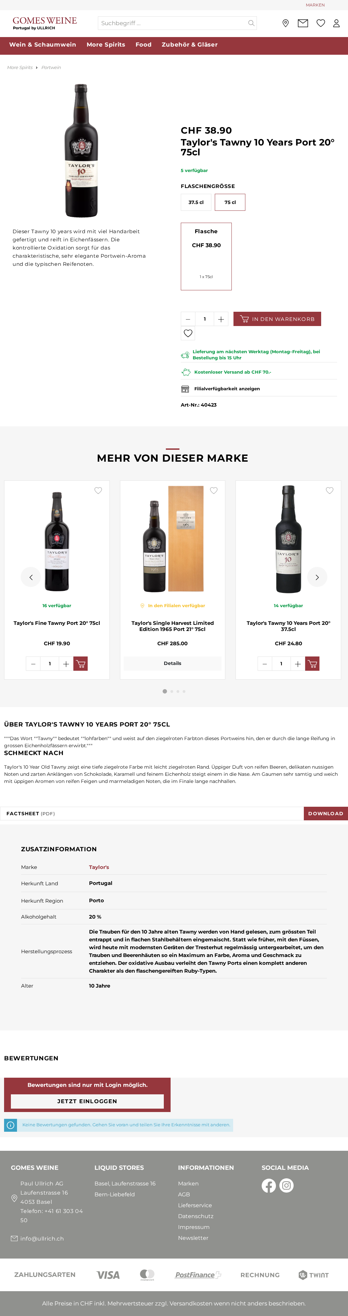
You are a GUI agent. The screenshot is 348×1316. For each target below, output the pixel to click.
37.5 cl (196, 202)
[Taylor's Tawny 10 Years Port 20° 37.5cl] (288, 539)
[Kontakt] (302, 23)
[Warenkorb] (346, 23)
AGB (184, 1194)
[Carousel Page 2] (172, 691)
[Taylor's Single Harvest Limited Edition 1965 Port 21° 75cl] (173, 539)
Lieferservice (195, 1205)
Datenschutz (195, 1216)
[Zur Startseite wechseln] (48, 23)
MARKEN (315, 4)
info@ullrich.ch (42, 1238)
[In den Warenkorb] (80, 663)
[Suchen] (251, 23)
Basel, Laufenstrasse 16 (125, 1183)
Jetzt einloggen (87, 1101)
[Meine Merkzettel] (320, 23)
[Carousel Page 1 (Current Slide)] (165, 691)
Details (172, 663)
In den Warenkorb (283, 319)
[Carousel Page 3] (178, 691)
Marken (188, 1183)
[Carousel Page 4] (184, 691)
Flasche (206, 231)
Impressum (194, 1227)
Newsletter (193, 1238)
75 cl (230, 202)
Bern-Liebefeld (114, 1194)
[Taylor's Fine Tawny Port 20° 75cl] (57, 539)
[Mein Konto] (336, 23)
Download (326, 813)
